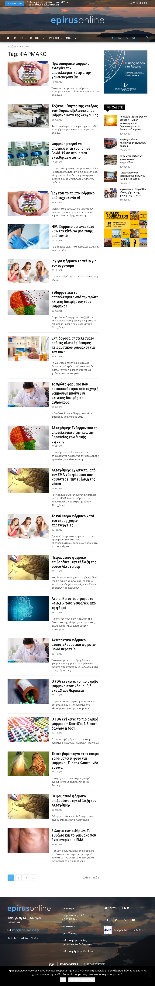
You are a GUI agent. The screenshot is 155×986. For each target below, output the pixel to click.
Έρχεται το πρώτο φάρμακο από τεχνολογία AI (73, 195)
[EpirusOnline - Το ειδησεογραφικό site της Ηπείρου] (77, 20)
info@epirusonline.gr (25, 930)
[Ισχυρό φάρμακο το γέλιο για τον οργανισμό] (28, 271)
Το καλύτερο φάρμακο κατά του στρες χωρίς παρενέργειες (73, 520)
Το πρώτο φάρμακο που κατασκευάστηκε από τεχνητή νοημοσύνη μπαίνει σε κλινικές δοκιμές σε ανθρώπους (75, 393)
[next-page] (34, 878)
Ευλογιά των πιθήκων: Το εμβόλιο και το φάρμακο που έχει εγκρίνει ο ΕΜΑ (74, 835)
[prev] (93, 3)
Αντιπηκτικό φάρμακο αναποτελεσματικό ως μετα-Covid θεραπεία (74, 644)
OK (63, 979)
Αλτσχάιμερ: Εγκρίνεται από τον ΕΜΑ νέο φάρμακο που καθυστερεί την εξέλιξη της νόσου (73, 477)
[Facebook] (112, 38)
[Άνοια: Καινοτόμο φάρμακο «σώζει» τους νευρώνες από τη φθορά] (28, 608)
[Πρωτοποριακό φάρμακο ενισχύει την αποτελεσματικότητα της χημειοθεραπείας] (28, 73)
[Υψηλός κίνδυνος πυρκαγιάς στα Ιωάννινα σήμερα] (110, 143)
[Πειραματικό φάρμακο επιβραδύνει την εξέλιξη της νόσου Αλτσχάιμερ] (28, 567)
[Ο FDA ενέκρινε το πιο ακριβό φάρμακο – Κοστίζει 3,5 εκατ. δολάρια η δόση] (28, 729)
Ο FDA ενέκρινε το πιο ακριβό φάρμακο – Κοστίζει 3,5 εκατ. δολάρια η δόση (75, 724)
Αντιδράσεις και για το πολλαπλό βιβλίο (50, 2)
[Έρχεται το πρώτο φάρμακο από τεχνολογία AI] (28, 203)
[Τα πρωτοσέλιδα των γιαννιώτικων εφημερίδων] (110, 160)
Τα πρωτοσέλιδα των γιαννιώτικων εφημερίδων (131, 159)
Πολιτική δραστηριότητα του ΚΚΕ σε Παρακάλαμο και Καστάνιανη (44, 3)
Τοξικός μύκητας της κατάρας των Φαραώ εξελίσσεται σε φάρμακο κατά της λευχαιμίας (75, 110)
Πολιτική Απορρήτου (82, 979)
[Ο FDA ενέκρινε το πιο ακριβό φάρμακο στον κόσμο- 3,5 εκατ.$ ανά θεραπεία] (28, 691)
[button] (147, 38)
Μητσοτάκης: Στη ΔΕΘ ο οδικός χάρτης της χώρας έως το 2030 (133, 192)
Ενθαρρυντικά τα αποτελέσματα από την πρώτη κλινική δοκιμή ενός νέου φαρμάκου (75, 299)
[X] (126, 38)
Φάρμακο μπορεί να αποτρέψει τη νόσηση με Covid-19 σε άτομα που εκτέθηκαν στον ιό (71, 151)
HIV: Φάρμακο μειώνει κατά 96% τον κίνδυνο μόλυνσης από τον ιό (73, 231)
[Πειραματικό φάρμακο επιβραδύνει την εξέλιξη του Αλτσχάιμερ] (28, 806)
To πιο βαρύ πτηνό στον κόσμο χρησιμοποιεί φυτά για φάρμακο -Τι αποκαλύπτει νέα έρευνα (75, 760)
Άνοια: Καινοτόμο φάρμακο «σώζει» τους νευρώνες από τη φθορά (74, 603)
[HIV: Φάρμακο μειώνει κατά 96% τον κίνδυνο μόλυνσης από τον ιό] (28, 236)
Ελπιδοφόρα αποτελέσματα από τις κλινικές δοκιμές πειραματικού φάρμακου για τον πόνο (73, 345)
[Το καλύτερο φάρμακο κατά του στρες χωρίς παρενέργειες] (28, 526)
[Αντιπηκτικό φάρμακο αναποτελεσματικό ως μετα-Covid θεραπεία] (28, 650)
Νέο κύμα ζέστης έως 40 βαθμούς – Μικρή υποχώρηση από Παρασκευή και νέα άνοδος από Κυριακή (133, 123)
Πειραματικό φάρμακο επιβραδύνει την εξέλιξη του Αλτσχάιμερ (74, 800)
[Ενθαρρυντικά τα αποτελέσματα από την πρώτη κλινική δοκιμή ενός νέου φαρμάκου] (28, 302)
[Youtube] (133, 38)
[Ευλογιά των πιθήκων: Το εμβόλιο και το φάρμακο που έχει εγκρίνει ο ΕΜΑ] (28, 840)
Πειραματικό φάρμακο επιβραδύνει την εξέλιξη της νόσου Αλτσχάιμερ (74, 562)
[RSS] (119, 38)
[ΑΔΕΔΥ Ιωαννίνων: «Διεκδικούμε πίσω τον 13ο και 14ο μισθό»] (110, 176)
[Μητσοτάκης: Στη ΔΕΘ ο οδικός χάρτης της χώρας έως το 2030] (110, 193)
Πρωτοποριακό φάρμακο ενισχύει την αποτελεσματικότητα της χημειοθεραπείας (71, 70)
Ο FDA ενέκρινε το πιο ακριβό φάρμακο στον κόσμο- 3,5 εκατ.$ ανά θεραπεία (75, 686)
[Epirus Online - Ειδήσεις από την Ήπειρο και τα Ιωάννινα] (29, 908)
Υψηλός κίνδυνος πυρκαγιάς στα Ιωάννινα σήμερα (133, 142)
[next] (99, 3)
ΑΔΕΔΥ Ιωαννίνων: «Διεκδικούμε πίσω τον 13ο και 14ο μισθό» (132, 175)
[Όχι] (150, 976)
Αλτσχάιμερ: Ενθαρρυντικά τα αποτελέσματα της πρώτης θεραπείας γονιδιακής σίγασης (75, 435)
